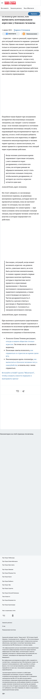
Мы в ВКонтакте (29, 8)
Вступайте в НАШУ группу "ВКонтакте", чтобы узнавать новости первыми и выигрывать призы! (18, 376)
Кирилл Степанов (22, 30)
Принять (34, 14)
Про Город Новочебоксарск (10, 561)
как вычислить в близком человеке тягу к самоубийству (21, 362)
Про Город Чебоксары (8, 557)
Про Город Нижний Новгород (10, 593)
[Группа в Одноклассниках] (30, 33)
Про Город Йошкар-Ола (9, 573)
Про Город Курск (7, 576)
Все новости (5, 8)
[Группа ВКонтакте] (11, 33)
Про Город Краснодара (8, 604)
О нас (3, 626)
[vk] (18, 391)
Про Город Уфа (6, 585)
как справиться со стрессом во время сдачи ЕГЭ (22, 353)
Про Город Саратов (7, 588)
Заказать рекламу (16, 8)
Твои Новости (6, 596)
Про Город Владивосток (9, 600)
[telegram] (24, 391)
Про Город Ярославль (8, 565)
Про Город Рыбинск (7, 581)
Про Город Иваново (7, 569)
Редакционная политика (9, 630)
